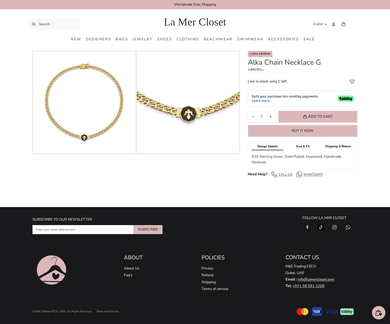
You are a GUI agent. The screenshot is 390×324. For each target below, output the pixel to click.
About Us (131, 268)
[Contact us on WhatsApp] (348, 227)
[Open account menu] (334, 24)
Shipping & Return (338, 146)
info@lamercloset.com (316, 279)
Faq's (128, 275)
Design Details (268, 146)
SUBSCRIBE (148, 229)
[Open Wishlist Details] (353, 24)
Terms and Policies (107, 311)
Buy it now (303, 130)
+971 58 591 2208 (308, 285)
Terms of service (215, 288)
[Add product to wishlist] (352, 82)
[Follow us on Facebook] (307, 227)
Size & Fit (302, 146)
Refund (207, 275)
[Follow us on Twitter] (321, 227)
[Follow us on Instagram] (334, 227)
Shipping (209, 282)
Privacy (207, 268)
